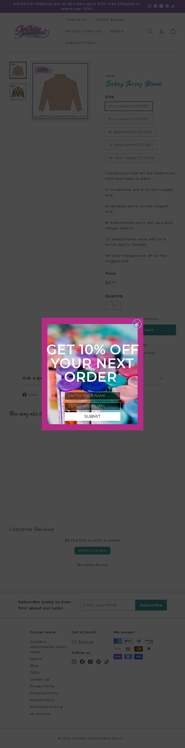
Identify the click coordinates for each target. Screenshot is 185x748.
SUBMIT (92, 416)
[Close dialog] (137, 324)
